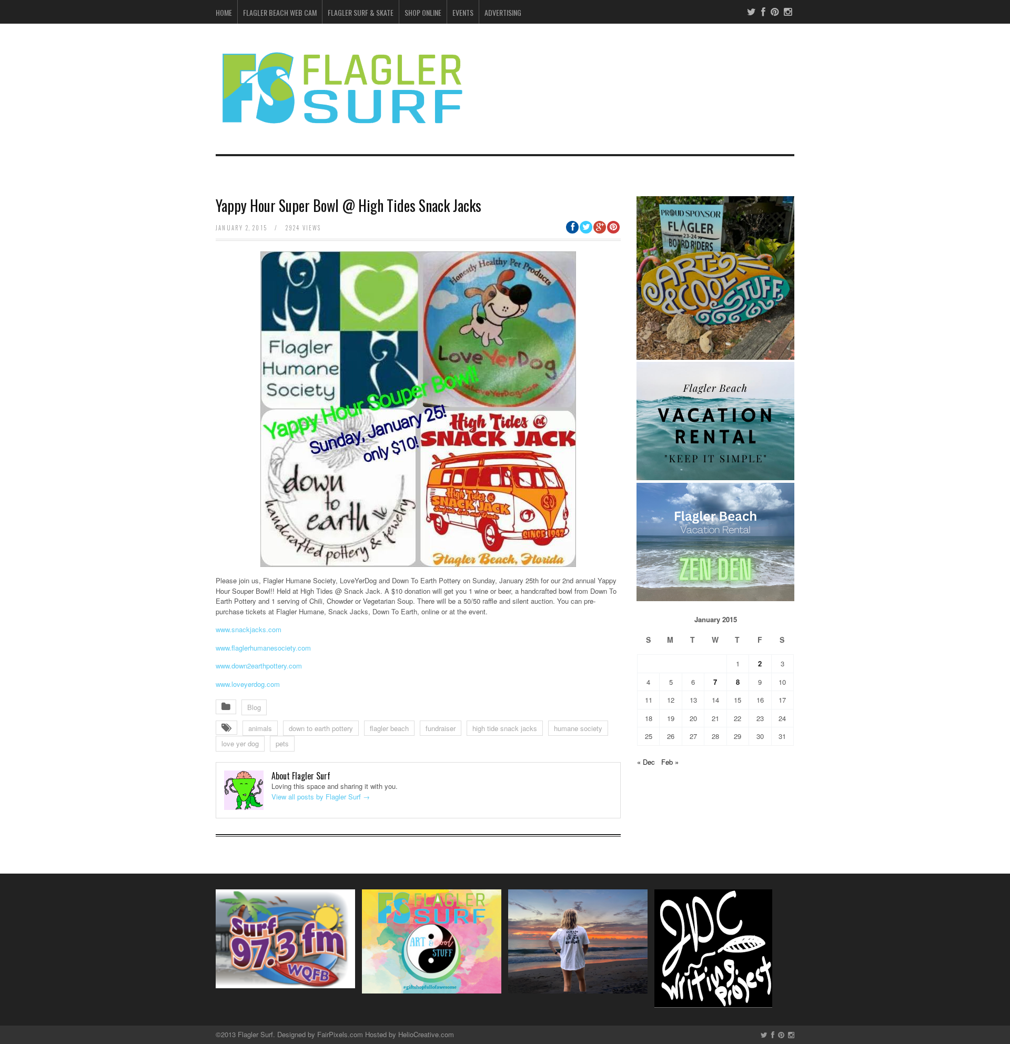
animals (260, 728)
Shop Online (423, 12)
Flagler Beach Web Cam (280, 12)
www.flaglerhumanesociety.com (263, 648)
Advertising (502, 12)
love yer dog (240, 743)
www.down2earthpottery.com (259, 666)
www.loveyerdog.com (248, 684)
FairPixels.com (340, 1034)
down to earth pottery (321, 728)
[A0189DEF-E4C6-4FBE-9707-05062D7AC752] (715, 357)
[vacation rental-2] (715, 477)
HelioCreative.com (426, 1034)
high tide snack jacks (504, 728)
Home (224, 12)
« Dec (646, 762)
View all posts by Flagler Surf (320, 797)
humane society (578, 728)
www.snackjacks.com (248, 629)
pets (282, 743)
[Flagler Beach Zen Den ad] (715, 598)
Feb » (670, 762)
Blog (254, 707)
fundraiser (441, 728)
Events (462, 12)
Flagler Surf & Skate (360, 12)
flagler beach (389, 728)
